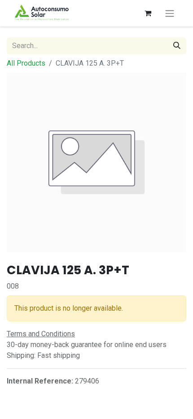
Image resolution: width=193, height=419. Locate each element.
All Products (26, 63)
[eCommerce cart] (148, 13)
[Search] (176, 45)
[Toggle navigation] (169, 13)
